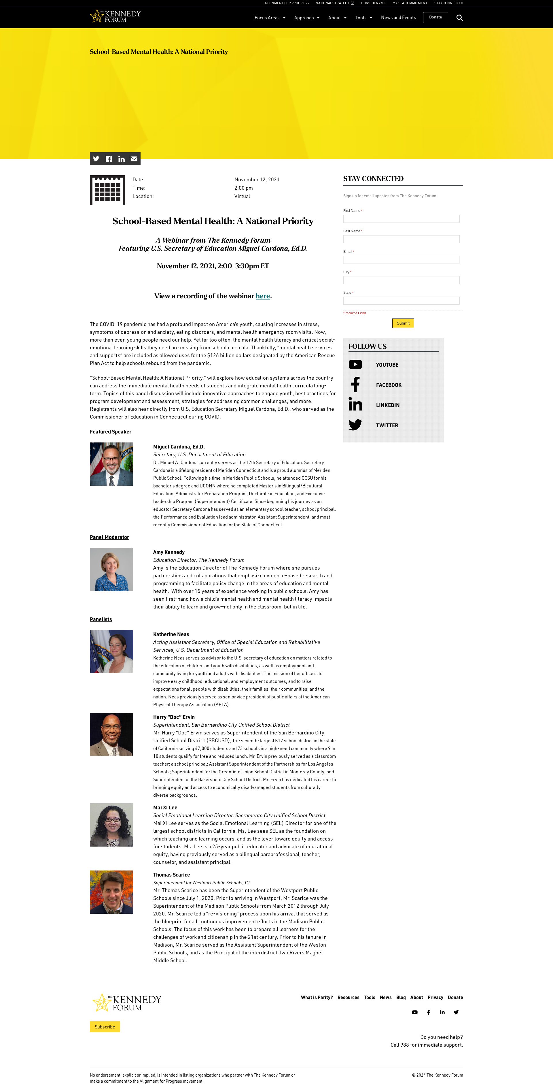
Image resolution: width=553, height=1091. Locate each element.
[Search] (459, 18)
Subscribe (105, 1027)
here (263, 296)
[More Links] (283, 17)
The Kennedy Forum (115, 17)
